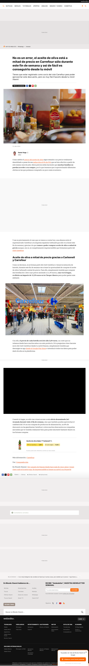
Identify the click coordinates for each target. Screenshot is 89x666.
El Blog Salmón (79, 627)
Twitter (85, 6)
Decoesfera (66, 629)
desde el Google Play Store (36, 348)
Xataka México (8, 649)
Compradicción (22, 462)
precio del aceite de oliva (33, 160)
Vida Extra (18, 629)
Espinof (30, 629)
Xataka (5, 627)
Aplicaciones (43, 474)
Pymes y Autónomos (78, 630)
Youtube (60, 603)
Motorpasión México (54, 649)
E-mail (35, 86)
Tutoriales (27, 6)
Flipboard (33, 86)
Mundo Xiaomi (8, 638)
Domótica (68, 6)
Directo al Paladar (44, 627)
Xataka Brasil (7, 651)
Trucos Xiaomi (8, 598)
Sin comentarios (19, 86)
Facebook (82, 6)
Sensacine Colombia (30, 653)
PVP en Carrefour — (35, 444)
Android (28, 46)
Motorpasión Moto (54, 630)
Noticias (9, 6)
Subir (80, 619)
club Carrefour (18, 250)
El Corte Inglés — (52, 444)
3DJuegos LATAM (20, 649)
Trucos (6, 591)
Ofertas (36, 6)
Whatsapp (35, 594)
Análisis (44, 6)
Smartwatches (22, 588)
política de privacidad (68, 593)
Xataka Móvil (7, 629)
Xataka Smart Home (7, 635)
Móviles (18, 6)
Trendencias (66, 627)
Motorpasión (54, 627)
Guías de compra (23, 594)
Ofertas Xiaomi (33, 474)
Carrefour (30, 458)
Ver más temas (9, 604)
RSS (63, 603)
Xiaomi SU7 (35, 598)
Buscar (82, 612)
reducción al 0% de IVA (42, 162)
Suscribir (74, 590)
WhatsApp (21, 46)
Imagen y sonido (56, 6)
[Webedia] (85, 1)
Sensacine (30, 627)
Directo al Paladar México (44, 649)
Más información (57, 664)
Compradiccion (67, 632)
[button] (23, 153)
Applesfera (7, 632)
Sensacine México (30, 649)
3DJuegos (18, 627)
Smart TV (20, 598)
